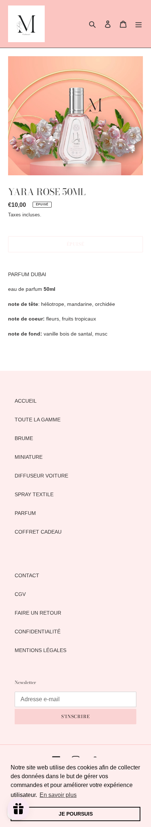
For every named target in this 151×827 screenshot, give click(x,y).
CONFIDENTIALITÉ (37, 631)
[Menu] (138, 23)
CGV (20, 594)
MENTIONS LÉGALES (40, 650)
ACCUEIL (26, 401)
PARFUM (25, 513)
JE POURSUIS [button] (76, 814)
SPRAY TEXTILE (34, 494)
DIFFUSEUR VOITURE (41, 476)
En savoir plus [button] (58, 795)
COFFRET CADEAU (38, 532)
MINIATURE (29, 457)
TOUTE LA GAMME (37, 419)
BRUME (24, 438)
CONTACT (27, 575)
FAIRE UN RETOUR (38, 613)
